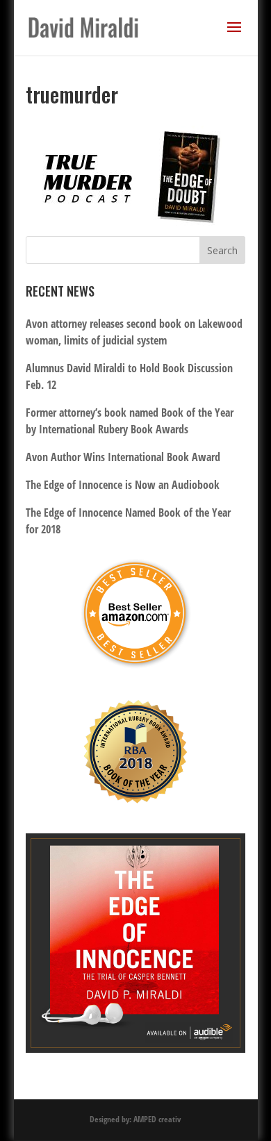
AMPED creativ (157, 1119)
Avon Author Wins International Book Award (123, 457)
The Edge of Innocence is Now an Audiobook (123, 484)
